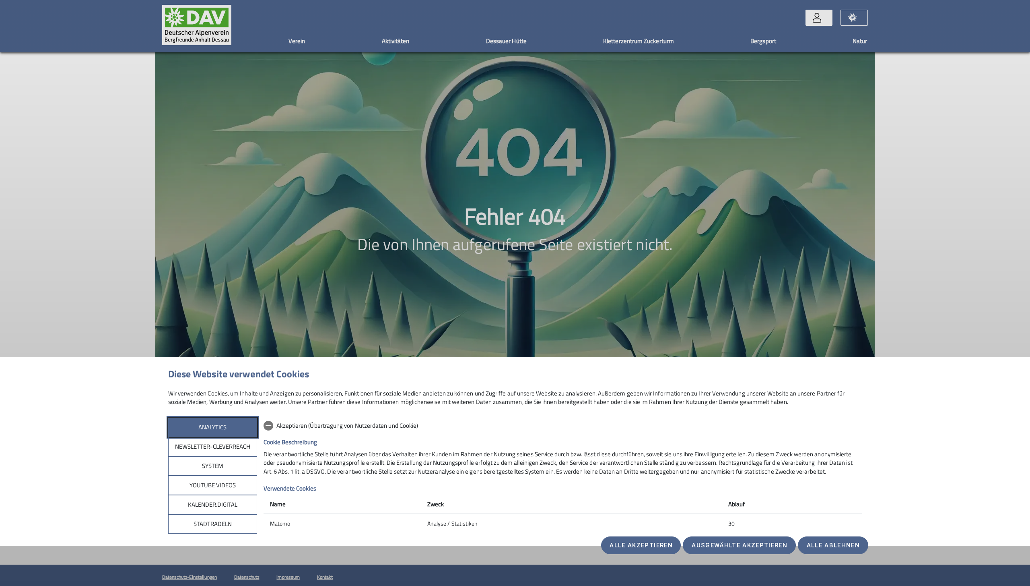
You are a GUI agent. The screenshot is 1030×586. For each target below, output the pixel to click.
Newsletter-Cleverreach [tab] (212, 446)
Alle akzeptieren (641, 545)
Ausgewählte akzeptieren (739, 545)
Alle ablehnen (833, 545)
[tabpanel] (563, 475)
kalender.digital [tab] (212, 504)
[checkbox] (563, 426)
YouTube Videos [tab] (213, 485)
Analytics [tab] (212, 427)
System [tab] (212, 465)
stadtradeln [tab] (213, 523)
